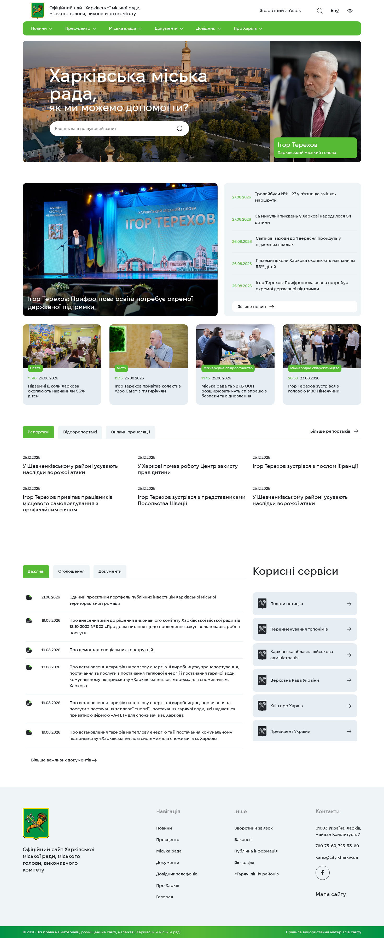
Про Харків (245, 28)
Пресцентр (167, 839)
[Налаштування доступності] (350, 11)
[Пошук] (320, 11)
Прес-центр (77, 28)
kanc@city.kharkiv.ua (337, 857)
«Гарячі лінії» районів (256, 874)
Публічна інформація (256, 851)
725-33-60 (348, 846)
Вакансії (243, 839)
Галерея (164, 897)
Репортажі (38, 432)
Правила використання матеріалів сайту (323, 932)
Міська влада (122, 28)
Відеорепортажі (80, 432)
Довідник (205, 28)
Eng (335, 10)
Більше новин (251, 306)
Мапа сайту (331, 894)
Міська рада (169, 851)
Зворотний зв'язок (280, 10)
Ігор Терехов (297, 144)
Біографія (244, 862)
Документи (166, 28)
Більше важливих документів (61, 760)
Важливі (36, 571)
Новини (39, 28)
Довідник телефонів (176, 874)
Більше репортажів (330, 431)
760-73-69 (326, 846)
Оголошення (71, 571)
